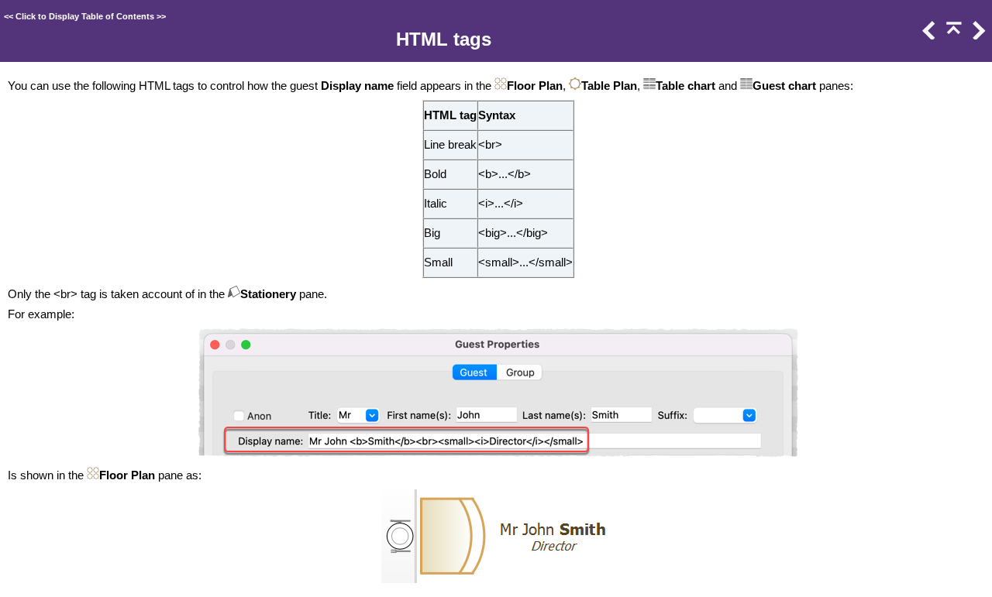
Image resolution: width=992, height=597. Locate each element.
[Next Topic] (977, 35)
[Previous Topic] (928, 35)
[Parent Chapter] (952, 35)
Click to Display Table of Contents (85, 16)
